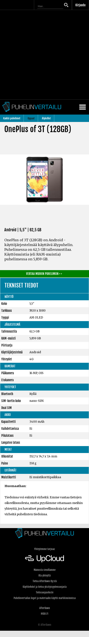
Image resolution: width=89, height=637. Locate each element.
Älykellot (46, 118)
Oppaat (31, 118)
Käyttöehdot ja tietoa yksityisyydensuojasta (45, 586)
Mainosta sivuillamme (45, 569)
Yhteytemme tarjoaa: (44, 549)
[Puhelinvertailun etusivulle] (44, 533)
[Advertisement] (44, 54)
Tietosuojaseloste (44, 592)
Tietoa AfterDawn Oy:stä (45, 581)
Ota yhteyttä (44, 575)
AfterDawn (44, 608)
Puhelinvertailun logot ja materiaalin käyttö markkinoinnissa (45, 598)
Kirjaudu (80, 5)
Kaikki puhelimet (11, 118)
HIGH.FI (44, 613)
